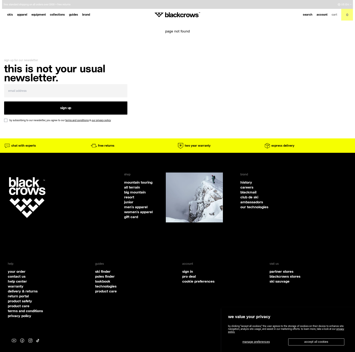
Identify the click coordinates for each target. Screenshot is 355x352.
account (322, 14)
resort (129, 197)
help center (17, 281)
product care (18, 306)
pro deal (189, 276)
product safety (20, 301)
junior (128, 202)
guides (73, 14)
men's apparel (136, 207)
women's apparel (138, 212)
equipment (38, 14)
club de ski (249, 197)
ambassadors (251, 202)
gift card (131, 217)
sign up (65, 108)
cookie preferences (198, 281)
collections (57, 14)
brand (86, 14)
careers (246, 187)
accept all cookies (316, 341)
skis (10, 14)
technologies (105, 286)
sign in (187, 271)
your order (16, 271)
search (307, 14)
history (246, 182)
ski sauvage (279, 281)
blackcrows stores (285, 276)
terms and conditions (77, 120)
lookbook (102, 281)
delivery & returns (23, 291)
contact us (16, 276)
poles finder (105, 276)
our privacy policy (101, 120)
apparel (22, 14)
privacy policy (19, 316)
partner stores (281, 271)
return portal (18, 296)
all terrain (132, 187)
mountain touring (138, 182)
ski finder (103, 271)
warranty (15, 286)
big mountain (135, 192)
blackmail (248, 192)
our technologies (254, 207)
